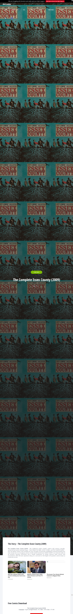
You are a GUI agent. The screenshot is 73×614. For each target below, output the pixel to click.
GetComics (7, 4)
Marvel (40, 9)
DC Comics (31, 9)
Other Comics (51, 9)
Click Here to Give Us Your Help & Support (55, 1)
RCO (24, 9)
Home (6, 9)
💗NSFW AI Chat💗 (15, 9)
